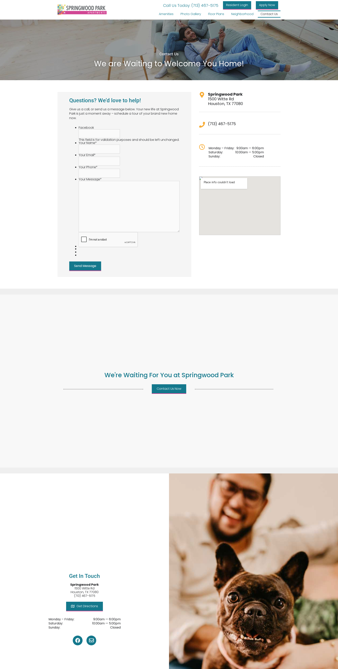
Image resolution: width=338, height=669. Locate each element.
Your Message (90, 179)
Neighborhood (242, 14)
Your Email (87, 155)
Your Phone (88, 167)
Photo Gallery (191, 14)
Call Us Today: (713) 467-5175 (190, 5)
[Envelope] (91, 640)
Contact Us (269, 14)
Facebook (86, 127)
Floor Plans (216, 14)
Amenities (166, 14)
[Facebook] (78, 640)
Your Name (88, 143)
